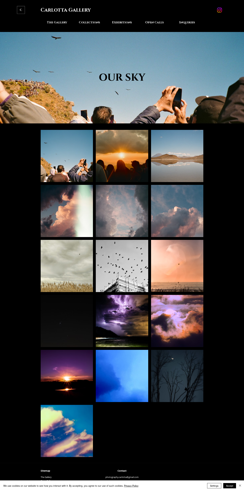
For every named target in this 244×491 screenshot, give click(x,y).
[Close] (240, 485)
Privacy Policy (131, 485)
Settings (214, 485)
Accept (229, 485)
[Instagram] (219, 10)
